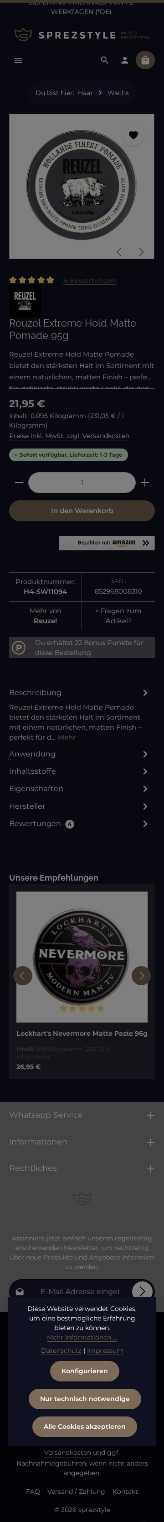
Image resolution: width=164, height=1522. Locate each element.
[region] (82, 190)
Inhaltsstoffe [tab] (32, 771)
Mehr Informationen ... (82, 1337)
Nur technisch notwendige (85, 1399)
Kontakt (125, 1491)
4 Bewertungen (90, 280)
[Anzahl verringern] (19, 482)
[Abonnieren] (142, 1291)
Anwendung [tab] (32, 753)
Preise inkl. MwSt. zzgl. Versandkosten (69, 436)
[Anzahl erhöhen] (145, 482)
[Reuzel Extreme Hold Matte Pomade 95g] (81, 186)
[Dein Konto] (125, 60)
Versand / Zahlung (76, 1491)
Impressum (105, 1350)
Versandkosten (67, 1452)
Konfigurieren (85, 1371)
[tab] (79, 714)
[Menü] (18, 60)
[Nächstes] (140, 252)
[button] (107, 547)
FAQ (33, 1491)
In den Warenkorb (82, 511)
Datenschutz (61, 1350)
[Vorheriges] (119, 252)
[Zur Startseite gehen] (82, 34)
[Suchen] (105, 60)
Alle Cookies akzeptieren (85, 1426)
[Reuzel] (25, 301)
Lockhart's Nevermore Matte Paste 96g (82, 1034)
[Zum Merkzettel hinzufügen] (133, 135)
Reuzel (45, 621)
